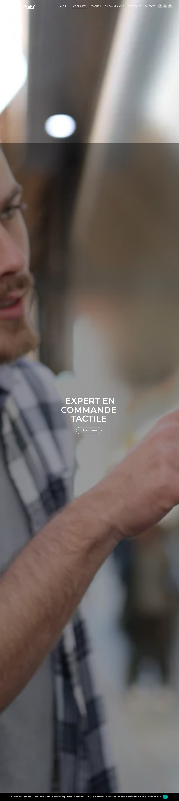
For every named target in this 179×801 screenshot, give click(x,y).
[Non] (175, 796)
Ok (165, 797)
